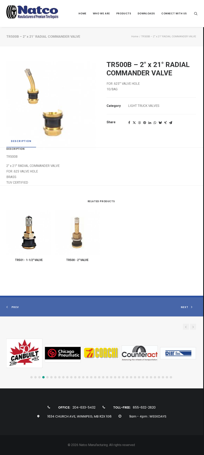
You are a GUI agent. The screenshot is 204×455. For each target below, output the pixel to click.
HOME (82, 13)
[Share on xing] (165, 122)
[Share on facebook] (129, 122)
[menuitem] (82, 13)
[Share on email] (170, 122)
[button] (196, 13)
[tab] (21, 142)
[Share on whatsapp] (155, 122)
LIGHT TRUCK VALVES (143, 106)
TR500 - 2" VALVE (77, 260)
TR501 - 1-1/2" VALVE (29, 260)
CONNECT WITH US (174, 13)
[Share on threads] (139, 122)
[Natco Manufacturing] (32, 13)
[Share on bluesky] (160, 122)
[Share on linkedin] (149, 122)
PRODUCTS (123, 13)
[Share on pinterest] (144, 122)
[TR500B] (51, 86)
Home (134, 36)
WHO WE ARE (101, 13)
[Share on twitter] (134, 122)
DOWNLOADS (146, 13)
